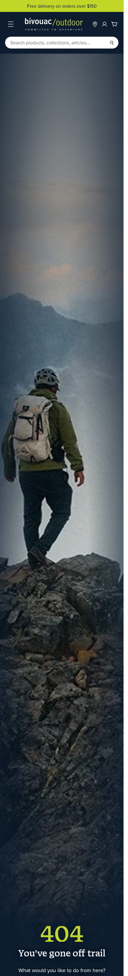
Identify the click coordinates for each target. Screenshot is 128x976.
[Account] (104, 24)
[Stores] (95, 24)
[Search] (112, 43)
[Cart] (114, 24)
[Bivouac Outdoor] (53, 24)
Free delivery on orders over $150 (62, 6)
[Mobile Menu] (11, 24)
